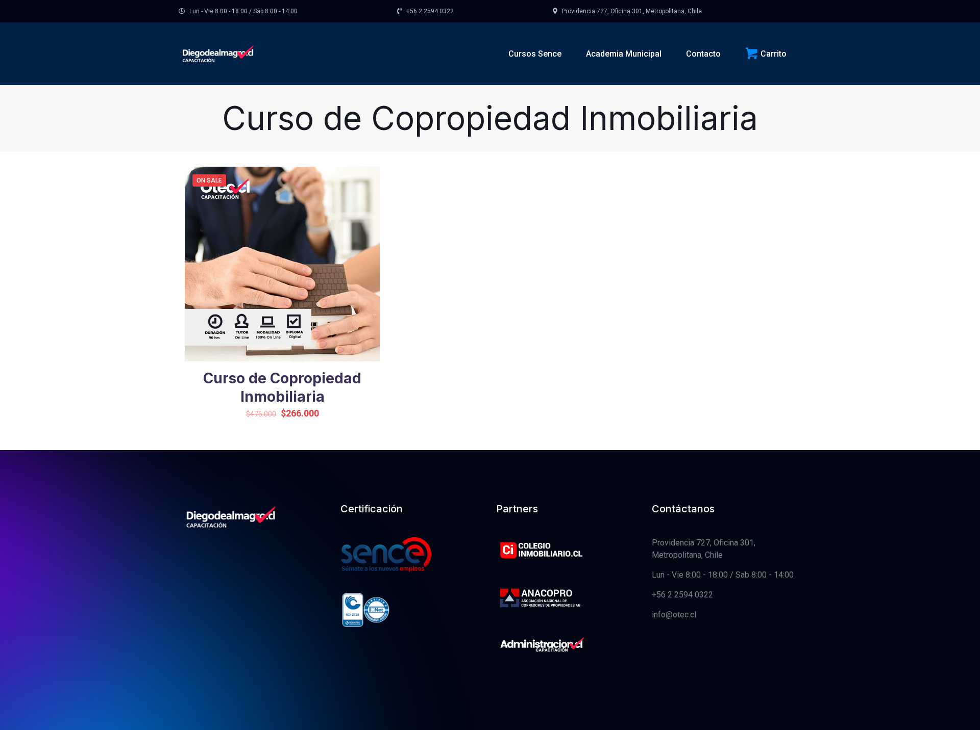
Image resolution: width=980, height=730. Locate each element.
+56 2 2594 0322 (682, 594)
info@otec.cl (674, 614)
